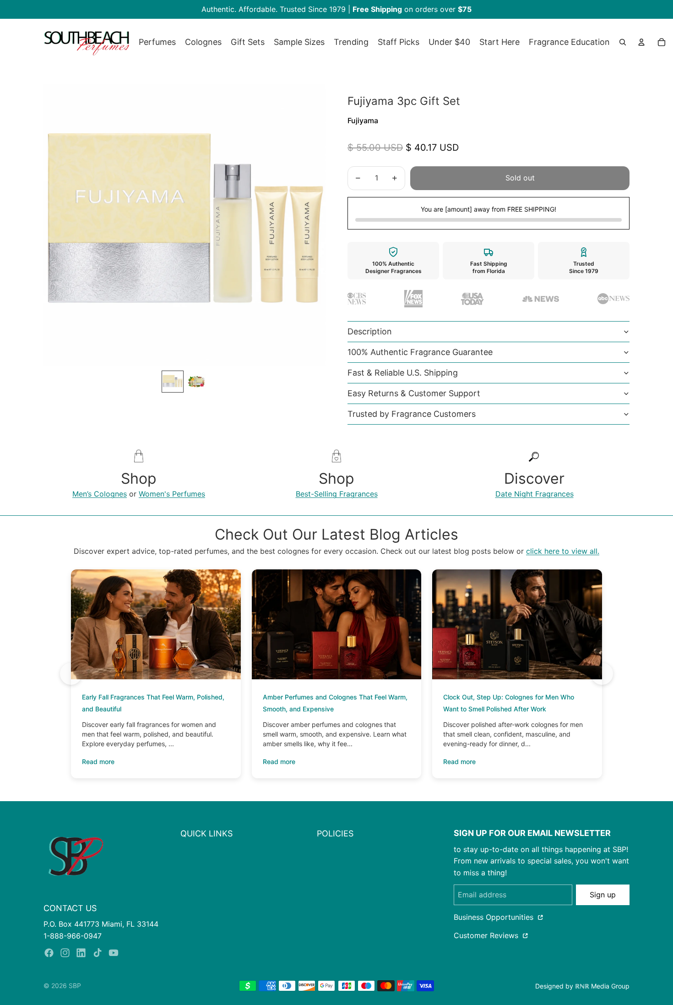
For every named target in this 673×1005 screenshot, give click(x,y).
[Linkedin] (81, 952)
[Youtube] (113, 952)
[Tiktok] (97, 952)
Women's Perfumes (172, 493)
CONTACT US (70, 908)
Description (369, 331)
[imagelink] (75, 856)
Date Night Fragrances (534, 493)
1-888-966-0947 (72, 935)
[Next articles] (602, 674)
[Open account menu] (641, 42)
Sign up (603, 894)
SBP (75, 985)
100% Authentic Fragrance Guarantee (420, 352)
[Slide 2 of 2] (196, 381)
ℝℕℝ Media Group (602, 986)
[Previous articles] (71, 674)
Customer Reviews (487, 935)
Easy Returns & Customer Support (413, 393)
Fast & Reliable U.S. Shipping (402, 372)
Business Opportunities (495, 917)
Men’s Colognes (99, 493)
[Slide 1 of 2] (173, 381)
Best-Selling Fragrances (337, 493)
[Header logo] (86, 42)
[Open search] (623, 42)
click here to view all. (562, 551)
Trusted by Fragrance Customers (411, 414)
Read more (98, 761)
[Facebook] (48, 952)
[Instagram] (65, 952)
